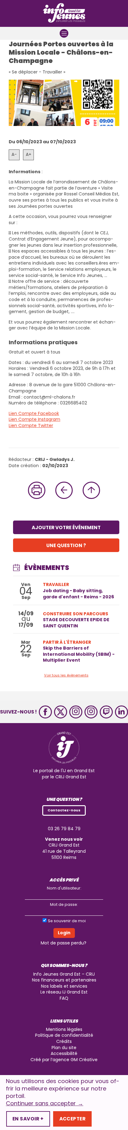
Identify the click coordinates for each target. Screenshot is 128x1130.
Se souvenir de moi (67, 920)
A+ (28, 154)
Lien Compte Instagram (34, 419)
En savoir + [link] (28, 1118)
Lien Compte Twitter (31, 425)
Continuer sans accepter (44, 1103)
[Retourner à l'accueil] (64, 13)
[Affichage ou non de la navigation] (64, 33)
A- (14, 154)
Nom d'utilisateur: (64, 888)
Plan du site (64, 1047)
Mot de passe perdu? (63, 943)
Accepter (72, 1118)
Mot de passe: (64, 904)
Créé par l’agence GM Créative (64, 1060)
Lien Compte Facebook (34, 413)
